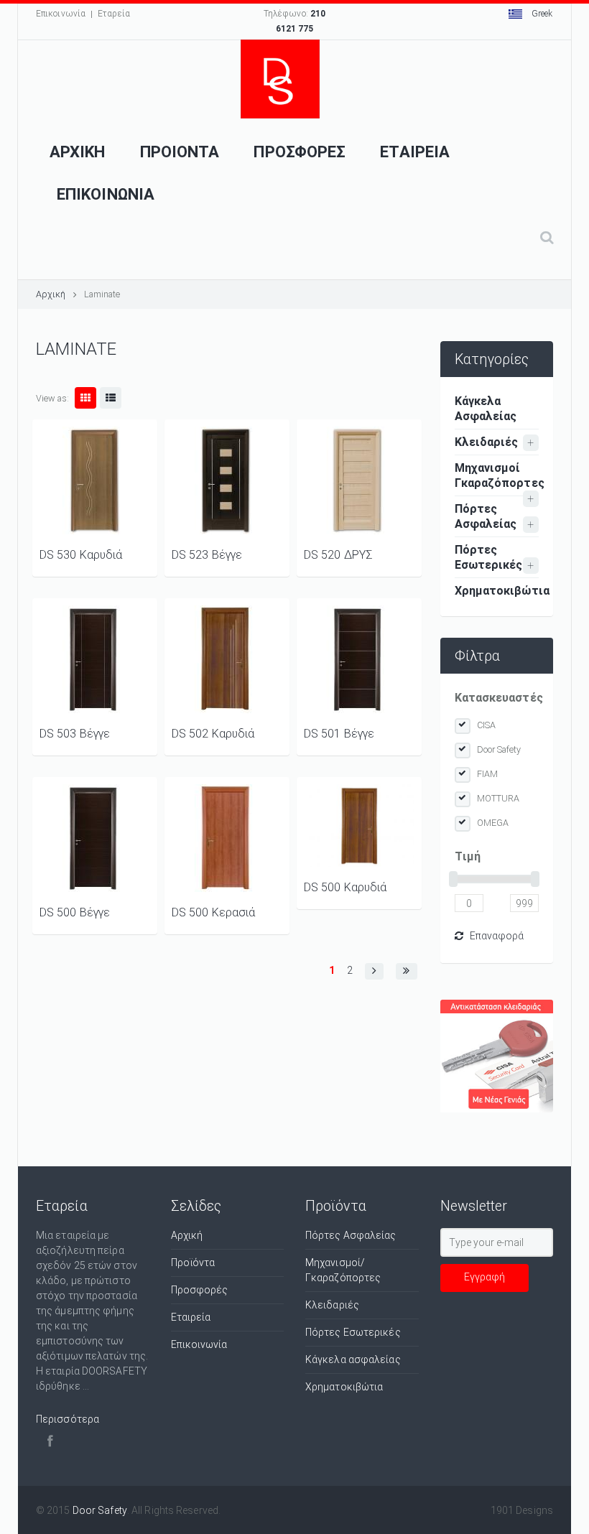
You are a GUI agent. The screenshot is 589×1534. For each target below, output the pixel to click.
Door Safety (499, 749)
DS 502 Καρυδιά (213, 733)
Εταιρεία (191, 1317)
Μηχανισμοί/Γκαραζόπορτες (343, 1270)
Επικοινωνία (60, 14)
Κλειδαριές (487, 442)
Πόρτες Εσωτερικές (489, 557)
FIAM (487, 773)
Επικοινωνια (105, 194)
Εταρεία (114, 14)
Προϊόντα (193, 1262)
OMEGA (493, 822)
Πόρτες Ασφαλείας (486, 516)
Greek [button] (541, 14)
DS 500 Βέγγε (75, 912)
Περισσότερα (67, 1419)
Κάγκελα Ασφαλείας (486, 408)
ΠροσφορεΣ (299, 152)
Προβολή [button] (95, 480)
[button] (374, 971)
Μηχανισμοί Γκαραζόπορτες (497, 475)
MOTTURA (498, 798)
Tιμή (468, 856)
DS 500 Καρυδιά (345, 887)
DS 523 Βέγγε (207, 555)
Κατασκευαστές (497, 698)
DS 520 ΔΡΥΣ (338, 555)
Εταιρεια (415, 152)
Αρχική (51, 294)
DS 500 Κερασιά (213, 912)
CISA (486, 725)
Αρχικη (78, 152)
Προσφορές (199, 1290)
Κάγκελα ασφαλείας (353, 1359)
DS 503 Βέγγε (75, 733)
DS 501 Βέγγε (339, 733)
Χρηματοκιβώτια (497, 591)
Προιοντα (180, 152)
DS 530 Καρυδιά (81, 555)
